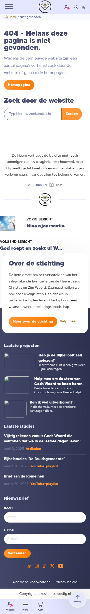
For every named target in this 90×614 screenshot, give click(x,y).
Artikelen (33, 449)
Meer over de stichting (33, 321)
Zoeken (72, 114)
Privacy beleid (66, 582)
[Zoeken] (76, 6)
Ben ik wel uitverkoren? (51, 402)
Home (12, 17)
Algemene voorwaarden (31, 582)
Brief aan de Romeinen (24, 476)
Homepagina (19, 85)
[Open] (9, 6)
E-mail (9, 530)
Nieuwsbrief (16, 498)
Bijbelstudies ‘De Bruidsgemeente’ (34, 459)
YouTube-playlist (44, 466)
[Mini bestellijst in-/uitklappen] (84, 7)
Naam (8, 508)
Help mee (68, 321)
